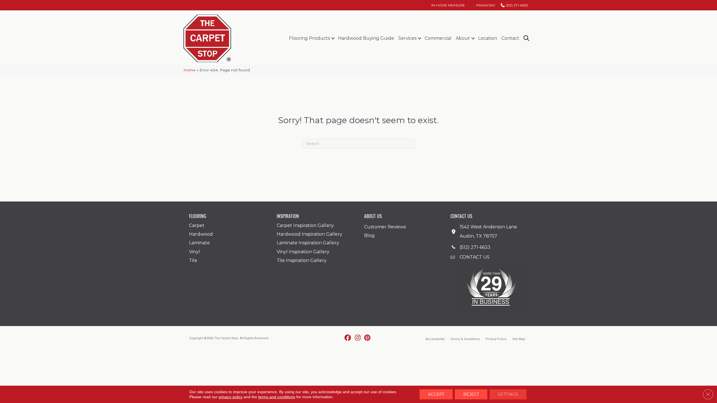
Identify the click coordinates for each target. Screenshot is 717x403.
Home (189, 70)
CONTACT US (475, 257)
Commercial (438, 38)
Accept (436, 394)
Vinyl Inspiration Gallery (303, 251)
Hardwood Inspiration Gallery (309, 234)
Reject (471, 394)
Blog (369, 235)
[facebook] (348, 338)
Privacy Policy (496, 339)
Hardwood (201, 234)
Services (407, 38)
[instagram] (358, 338)
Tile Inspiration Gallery (302, 260)
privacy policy (231, 397)
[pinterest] (368, 338)
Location (487, 38)
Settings (508, 394)
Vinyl (194, 251)
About (463, 38)
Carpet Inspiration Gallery (305, 225)
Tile (193, 260)
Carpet (196, 225)
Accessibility (435, 339)
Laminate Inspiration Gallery (308, 242)
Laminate (199, 242)
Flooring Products (309, 38)
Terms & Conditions (465, 339)
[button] (333, 38)
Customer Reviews (385, 226)
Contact (510, 38)
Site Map (518, 339)
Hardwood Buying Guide (366, 38)
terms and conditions (276, 397)
